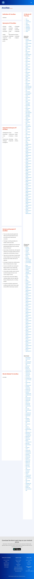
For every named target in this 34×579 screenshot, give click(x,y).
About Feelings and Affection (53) (28, 359)
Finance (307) (28, 400)
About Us (28, 564)
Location (27, 257)
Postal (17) (27, 458)
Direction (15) (28, 389)
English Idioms (6, 565)
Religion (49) (28, 461)
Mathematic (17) (28, 432)
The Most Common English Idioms (28, 40)
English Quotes (6, 564)
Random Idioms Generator (18, 568)
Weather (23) (28, 487)
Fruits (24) (27, 408)
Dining (27, 265)
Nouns (6, 561)
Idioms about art (28, 54)
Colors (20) (27, 375)
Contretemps (28, 28)
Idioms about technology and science (28, 126)
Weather (27, 280)
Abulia (27, 23)
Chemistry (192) (28, 371)
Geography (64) (28, 412)
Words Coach (17, 576)
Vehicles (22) (28, 484)
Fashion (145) (28, 399)
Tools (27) (27, 472)
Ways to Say (18, 561)
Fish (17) (27, 401)
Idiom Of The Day (18, 560)
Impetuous (27, 24)
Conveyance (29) (28, 378)
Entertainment (28, 268)
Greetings (27, 250)
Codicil (27, 31)
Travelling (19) (28, 476)
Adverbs (18, 565)
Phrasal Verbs (18, 564)
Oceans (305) (28, 450)
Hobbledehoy (28, 27)
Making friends (28, 266)
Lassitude (27, 20)
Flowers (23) (28, 404)
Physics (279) (28, 455)
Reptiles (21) (28, 462)
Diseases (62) (28, 390)
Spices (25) (27, 465)
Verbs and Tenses (6, 560)
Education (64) (28, 397)
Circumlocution (28, 21)
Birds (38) (27, 367)
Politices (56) (28, 457)
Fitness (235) (28, 403)
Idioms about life (28, 87)
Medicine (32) (28, 436)
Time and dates (28, 261)
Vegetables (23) (28, 483)
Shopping (27, 269)
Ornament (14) (28, 451)
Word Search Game (18, 571)
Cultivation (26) (28, 385)
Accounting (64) (28, 361)
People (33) (27, 454)
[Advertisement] (12, 83)
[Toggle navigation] (31, 2)
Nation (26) (27, 443)
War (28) (27, 486)
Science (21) (28, 464)
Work (26, 279)
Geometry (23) (28, 414)
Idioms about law (28, 86)
